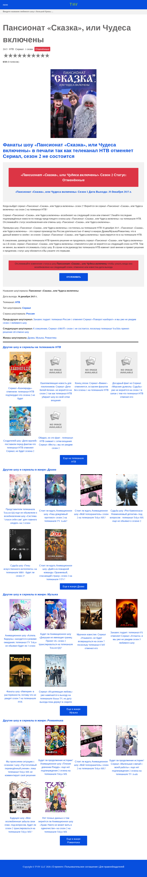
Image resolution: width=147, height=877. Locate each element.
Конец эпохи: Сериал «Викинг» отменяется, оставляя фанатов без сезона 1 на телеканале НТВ (91, 386)
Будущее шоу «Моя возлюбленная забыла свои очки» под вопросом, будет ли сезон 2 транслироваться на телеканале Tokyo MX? (20, 824)
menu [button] (5, 4)
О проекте (57, 866)
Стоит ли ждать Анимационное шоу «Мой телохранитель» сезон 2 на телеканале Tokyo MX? (91, 514)
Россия (30, 313)
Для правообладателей (111, 866)
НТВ (17, 302)
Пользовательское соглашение (81, 866)
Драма (31, 337)
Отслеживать (73, 277)
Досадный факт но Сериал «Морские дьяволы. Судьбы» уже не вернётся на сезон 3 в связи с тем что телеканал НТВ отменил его (126, 390)
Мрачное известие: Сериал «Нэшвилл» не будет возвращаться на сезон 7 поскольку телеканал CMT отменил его (91, 641)
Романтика (50, 337)
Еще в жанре (73, 586)
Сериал (26, 307)
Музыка (40, 337)
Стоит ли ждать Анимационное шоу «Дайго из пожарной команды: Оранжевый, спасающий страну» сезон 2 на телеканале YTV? (55, 572)
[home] (73, 4)
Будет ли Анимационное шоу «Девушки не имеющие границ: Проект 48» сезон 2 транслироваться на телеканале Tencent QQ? (56, 640)
